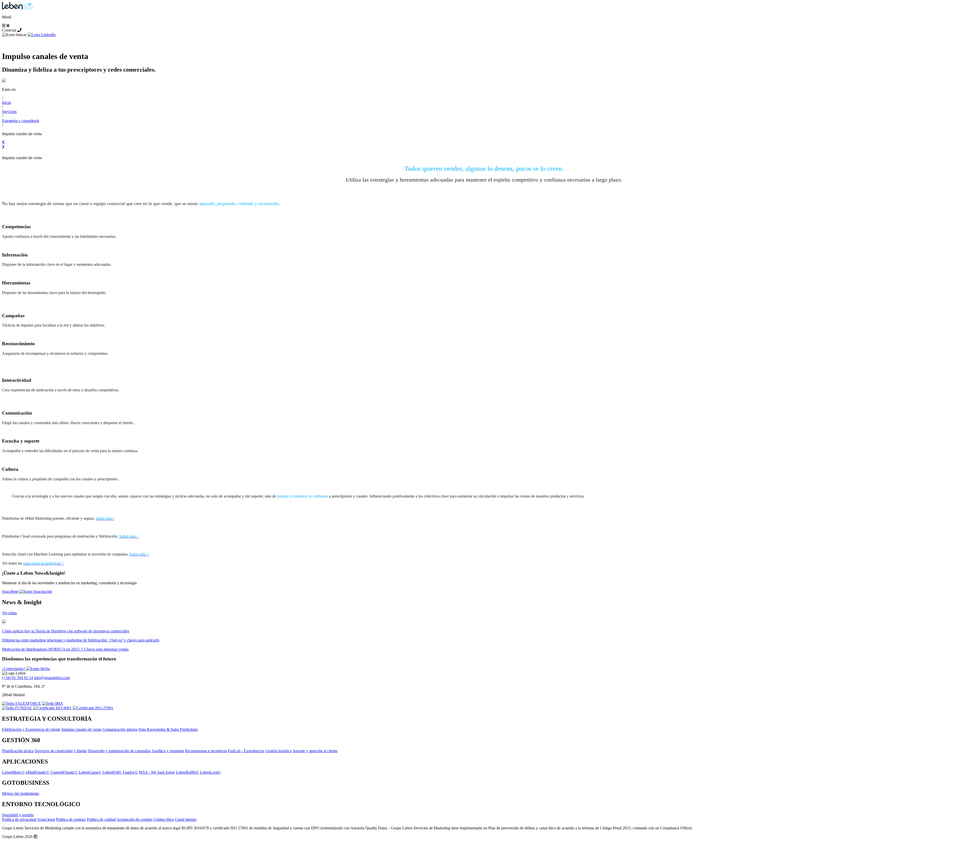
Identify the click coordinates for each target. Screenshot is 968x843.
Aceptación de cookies (134, 819)
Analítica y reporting (167, 751)
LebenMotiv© (13, 772)
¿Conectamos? (14, 668)
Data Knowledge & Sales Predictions (168, 729)
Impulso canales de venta (81, 729)
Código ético (164, 819)
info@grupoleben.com (52, 678)
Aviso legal (46, 819)
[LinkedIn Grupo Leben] (41, 35)
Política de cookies (71, 819)
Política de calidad (101, 819)
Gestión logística (278, 751)
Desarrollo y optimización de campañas (119, 751)
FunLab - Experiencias (246, 751)
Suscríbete (10, 591)
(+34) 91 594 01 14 (17, 678)
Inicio (6, 102)
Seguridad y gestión (18, 815)
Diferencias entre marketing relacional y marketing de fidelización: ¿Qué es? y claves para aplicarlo (80, 640)
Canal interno (185, 819)
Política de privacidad (19, 819)
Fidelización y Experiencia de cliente (31, 729)
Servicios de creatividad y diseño (61, 751)
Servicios (9, 111)
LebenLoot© (210, 772)
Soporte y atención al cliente (315, 751)
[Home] (17, 8)
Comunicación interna (119, 729)
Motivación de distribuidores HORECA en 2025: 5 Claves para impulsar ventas (65, 649)
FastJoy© (130, 772)
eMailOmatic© (37, 772)
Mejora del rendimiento (20, 793)
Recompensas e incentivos (206, 751)
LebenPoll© (112, 772)
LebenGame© (90, 772)
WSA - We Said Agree (157, 772)
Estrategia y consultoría (20, 121)
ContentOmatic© (64, 772)
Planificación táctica (18, 751)
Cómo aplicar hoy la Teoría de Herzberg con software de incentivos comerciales (65, 631)
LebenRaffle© (187, 772)
